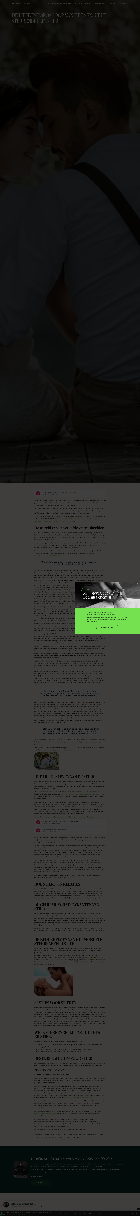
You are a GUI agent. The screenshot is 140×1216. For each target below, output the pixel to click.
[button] (137, 583)
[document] (70, 608)
